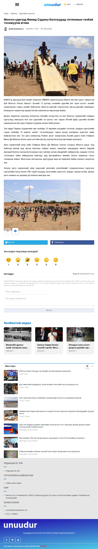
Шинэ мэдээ (10, 366)
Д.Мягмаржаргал (16, 29)
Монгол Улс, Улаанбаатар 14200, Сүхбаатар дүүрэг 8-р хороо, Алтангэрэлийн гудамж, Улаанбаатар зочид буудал (48, 496)
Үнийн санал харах (13, 483)
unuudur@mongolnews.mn (16, 510)
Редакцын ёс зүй (13, 471)
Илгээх (49, 310)
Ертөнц (14, 13)
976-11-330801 (12, 514)
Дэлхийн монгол (27, 13)
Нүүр (6, 13)
